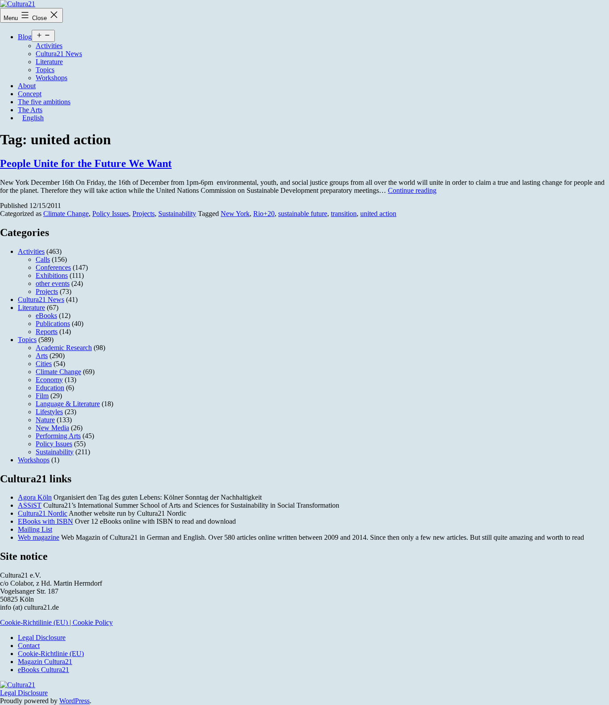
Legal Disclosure (24, 693)
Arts (42, 355)
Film (42, 395)
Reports (47, 331)
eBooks (46, 315)
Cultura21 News (59, 53)
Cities (44, 363)
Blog (25, 37)
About (27, 86)
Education (50, 387)
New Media (52, 428)
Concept (29, 94)
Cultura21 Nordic (42, 513)
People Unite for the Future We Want (86, 163)
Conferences (53, 267)
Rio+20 (264, 213)
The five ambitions (44, 102)
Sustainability (177, 213)
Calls (43, 259)
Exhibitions (52, 275)
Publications (53, 323)
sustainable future (302, 213)
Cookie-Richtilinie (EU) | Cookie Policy (56, 622)
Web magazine (38, 537)
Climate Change (66, 213)
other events (53, 283)
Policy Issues (110, 213)
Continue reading (412, 190)
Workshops (51, 78)
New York (235, 213)
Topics (45, 69)
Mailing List (35, 529)
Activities (49, 45)
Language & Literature (68, 404)
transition (344, 213)
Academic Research (64, 347)
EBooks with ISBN (45, 521)
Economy (49, 379)
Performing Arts (58, 436)
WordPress (74, 701)
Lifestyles (49, 412)
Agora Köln (35, 497)
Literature (49, 61)
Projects (143, 213)
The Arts (30, 110)
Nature (45, 420)
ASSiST (29, 505)
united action (378, 213)
